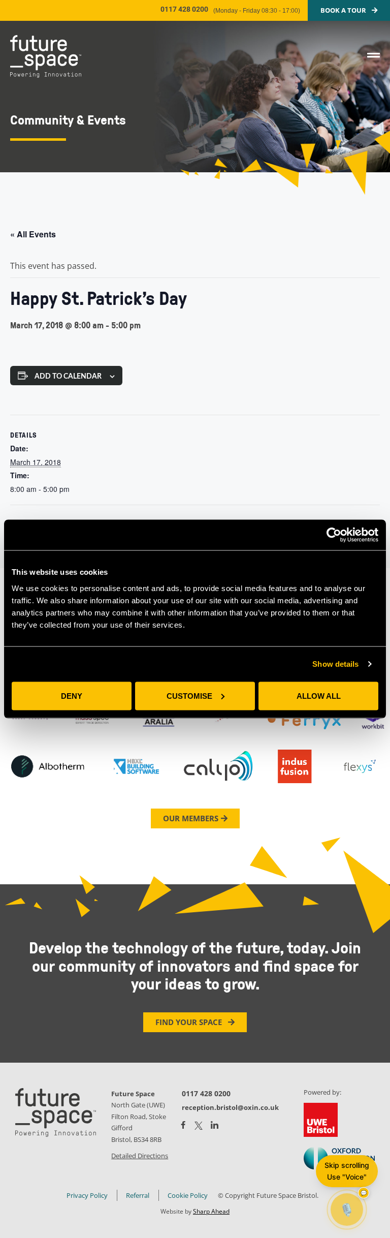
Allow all (319, 695)
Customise (189, 695)
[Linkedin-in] (214, 1125)
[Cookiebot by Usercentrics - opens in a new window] (333, 535)
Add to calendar (68, 376)
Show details (335, 664)
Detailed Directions (139, 1155)
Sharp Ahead (211, 1211)
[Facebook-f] (183, 1125)
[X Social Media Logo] (198, 1126)
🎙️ (346, 1209)
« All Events (33, 234)
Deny (71, 695)
